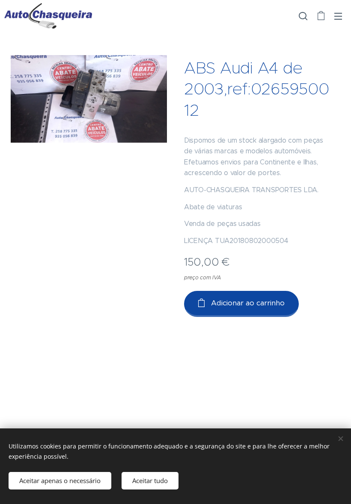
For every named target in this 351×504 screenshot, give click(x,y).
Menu (338, 15)
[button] (303, 15)
